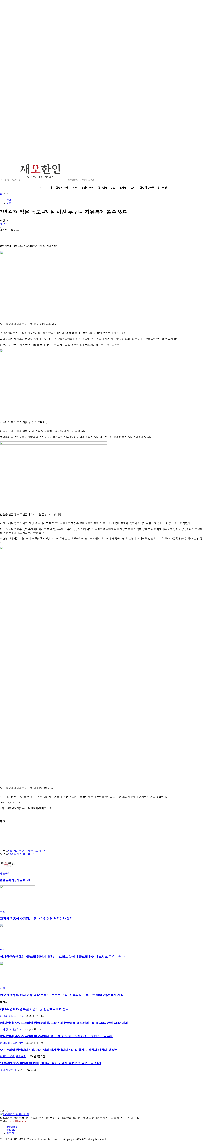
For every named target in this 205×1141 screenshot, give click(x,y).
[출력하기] (63, 235)
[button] (40, 188)
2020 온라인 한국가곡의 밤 (23, 854)
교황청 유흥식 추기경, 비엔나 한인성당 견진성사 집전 (36, 918)
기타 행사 (5, 1029)
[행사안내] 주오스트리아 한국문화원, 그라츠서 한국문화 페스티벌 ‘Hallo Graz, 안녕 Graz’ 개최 (64, 1022)
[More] (86, 235)
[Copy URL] (74, 235)
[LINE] (17, 235)
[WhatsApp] (28, 235)
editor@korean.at (17, 1121)
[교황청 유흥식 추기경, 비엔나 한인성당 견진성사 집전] (17, 908)
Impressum (11, 1126)
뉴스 (9, 199)
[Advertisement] (42, 817)
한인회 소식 (6, 1015)
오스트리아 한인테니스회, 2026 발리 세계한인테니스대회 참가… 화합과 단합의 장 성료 (59, 1049)
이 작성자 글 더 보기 (19, 880)
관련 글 (4, 880)
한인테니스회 (7, 1056)
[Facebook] (40, 235)
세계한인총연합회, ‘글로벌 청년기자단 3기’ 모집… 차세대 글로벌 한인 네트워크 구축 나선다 (62, 956)
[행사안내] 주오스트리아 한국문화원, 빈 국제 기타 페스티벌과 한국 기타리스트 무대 (56, 1036)
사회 (9, 203)
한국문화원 (6, 1043)
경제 (2, 1070)
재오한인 (5, 223)
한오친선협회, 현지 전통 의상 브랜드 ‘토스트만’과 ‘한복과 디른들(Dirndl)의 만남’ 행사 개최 (61, 995)
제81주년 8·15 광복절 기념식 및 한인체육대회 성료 (34, 1009)
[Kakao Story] (5, 235)
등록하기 (11, 1130)
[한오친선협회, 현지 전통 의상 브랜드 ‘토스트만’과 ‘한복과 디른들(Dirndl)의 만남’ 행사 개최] (17, 985)
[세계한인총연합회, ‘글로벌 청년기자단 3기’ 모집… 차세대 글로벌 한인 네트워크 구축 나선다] (17, 946)
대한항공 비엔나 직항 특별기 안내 (27, 850)
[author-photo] (7, 870)
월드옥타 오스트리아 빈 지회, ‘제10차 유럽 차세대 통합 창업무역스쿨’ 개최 (50, 1063)
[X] (51, 235)
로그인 (10, 1133)
